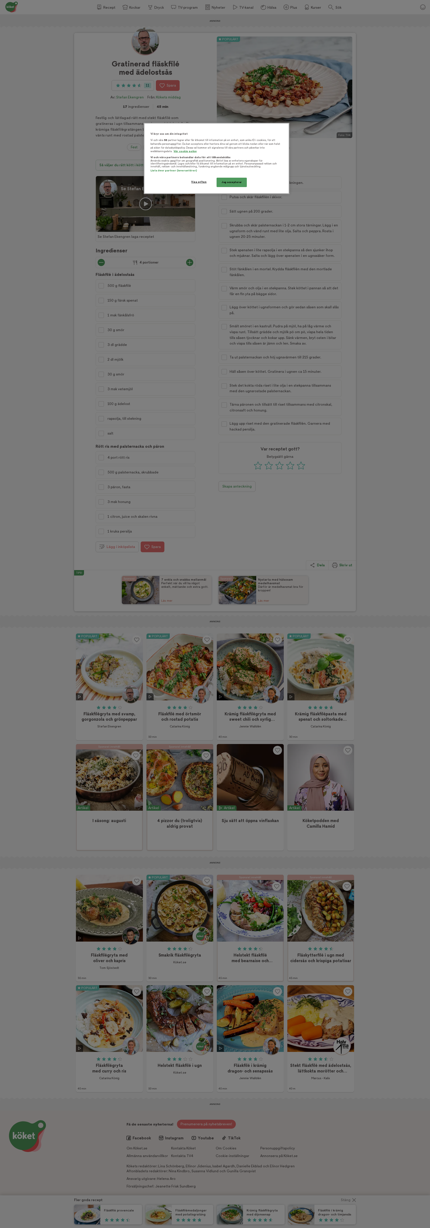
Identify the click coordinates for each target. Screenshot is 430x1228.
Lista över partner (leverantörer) (173, 170)
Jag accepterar (231, 182)
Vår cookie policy (185, 151)
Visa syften (198, 182)
